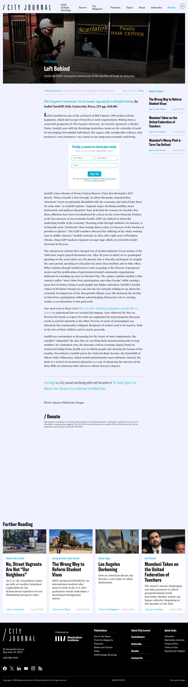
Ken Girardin (150, 558)
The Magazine (97, 7)
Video (97, 651)
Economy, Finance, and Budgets (80, 90)
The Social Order (105, 90)
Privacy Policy (110, 179)
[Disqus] (94, 473)
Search (82, 7)
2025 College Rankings (66, 8)
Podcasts (115, 7)
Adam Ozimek (73, 558)
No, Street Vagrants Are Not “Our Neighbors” (24, 569)
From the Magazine (109, 609)
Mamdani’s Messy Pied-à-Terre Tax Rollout (165, 142)
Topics (129, 7)
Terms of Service (93, 180)
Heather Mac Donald (15, 558)
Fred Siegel (50, 61)
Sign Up (94, 173)
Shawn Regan (104, 558)
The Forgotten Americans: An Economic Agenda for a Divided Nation (88, 101)
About (142, 7)
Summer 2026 (129, 609)
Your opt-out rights (177, 680)
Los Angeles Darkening (109, 566)
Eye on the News (15, 609)
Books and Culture (103, 647)
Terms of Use (171, 647)
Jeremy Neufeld (59, 558)
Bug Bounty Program (175, 651)
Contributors (138, 637)
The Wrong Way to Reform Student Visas (165, 101)
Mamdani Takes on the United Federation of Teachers (163, 122)
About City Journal (140, 630)
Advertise (169, 636)
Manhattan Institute (174, 640)
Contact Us (137, 658)
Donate (172, 7)
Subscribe (156, 7)
